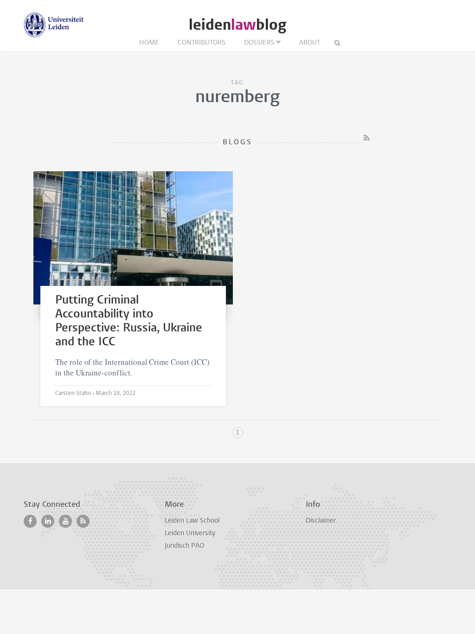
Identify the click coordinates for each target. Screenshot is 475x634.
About (309, 42)
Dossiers (259, 42)
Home (149, 42)
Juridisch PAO (184, 546)
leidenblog (237, 25)
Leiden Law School (192, 521)
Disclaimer (321, 521)
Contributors (201, 42)
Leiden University (190, 533)
